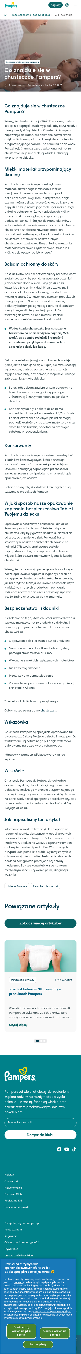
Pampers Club (13, 1194)
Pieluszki (10, 1175)
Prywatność (11, 1249)
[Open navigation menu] (75, 5)
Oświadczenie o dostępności (22, 1242)
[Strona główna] (11, 5)
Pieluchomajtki (13, 1188)
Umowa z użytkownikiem (19, 1256)
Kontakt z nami (13, 1230)
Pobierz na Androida (17, 1207)
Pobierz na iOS (13, 1201)
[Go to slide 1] (37, 1041)
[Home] (6, 15)
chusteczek (48, 710)
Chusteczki (11, 1181)
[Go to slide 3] (44, 1041)
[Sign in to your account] (67, 5)
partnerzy (19, 1282)
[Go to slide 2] (41, 1041)
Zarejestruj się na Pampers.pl (22, 1223)
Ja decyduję (38, 1344)
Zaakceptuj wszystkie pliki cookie (21, 1331)
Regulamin (11, 1236)
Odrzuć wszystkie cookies (54, 1333)
